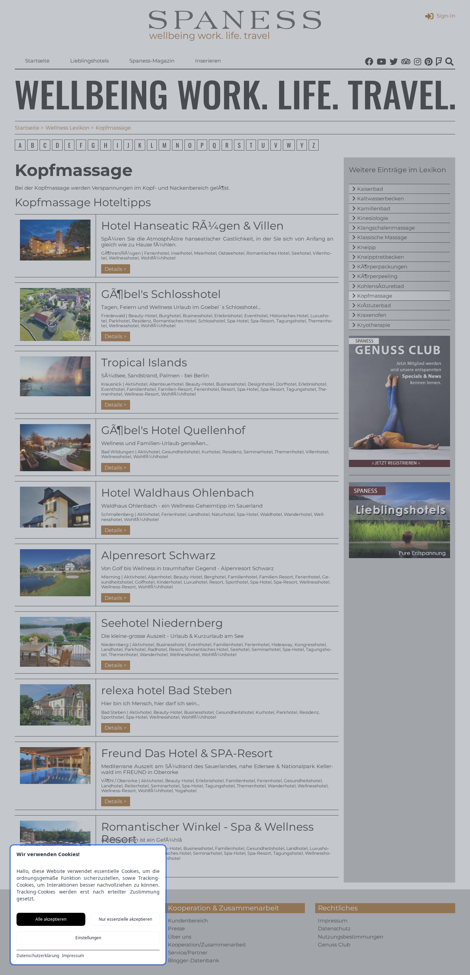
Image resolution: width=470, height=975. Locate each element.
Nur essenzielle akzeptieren (125, 919)
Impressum (73, 956)
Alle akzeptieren (50, 919)
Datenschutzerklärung (38, 956)
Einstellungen (88, 938)
